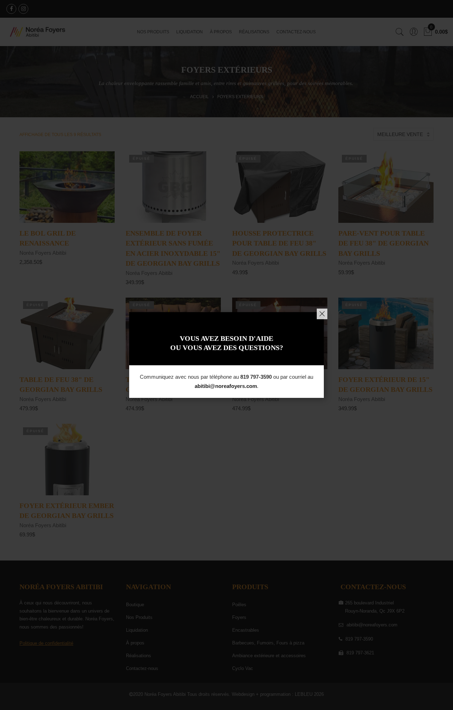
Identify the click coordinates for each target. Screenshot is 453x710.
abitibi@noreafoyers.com (226, 386)
